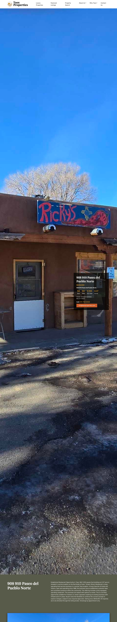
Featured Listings (54, 4)
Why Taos (93, 3)
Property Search (68, 4)
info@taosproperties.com (87, 305)
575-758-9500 (85, 302)
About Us (82, 3)
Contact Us (103, 4)
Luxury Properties (39, 4)
